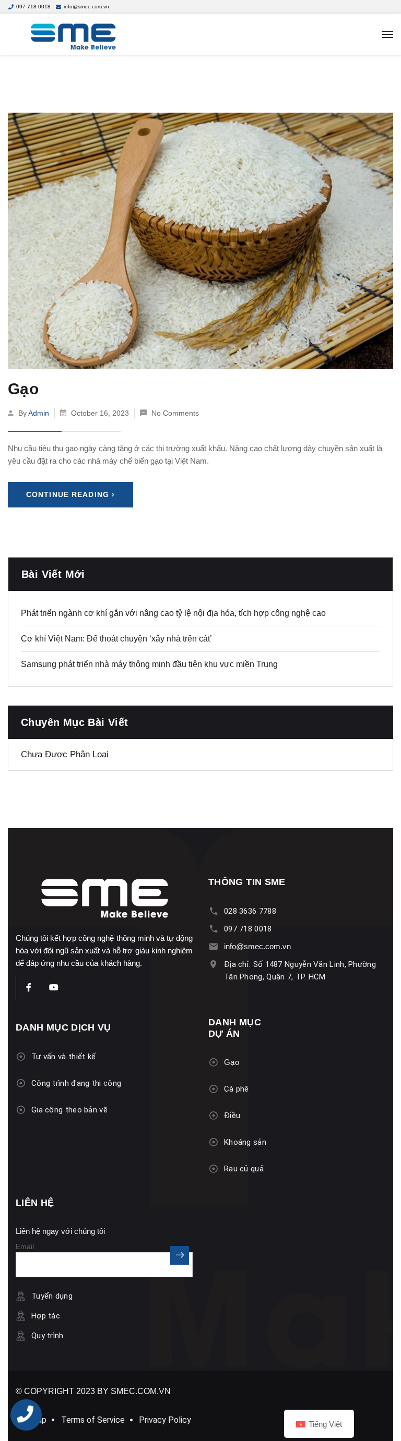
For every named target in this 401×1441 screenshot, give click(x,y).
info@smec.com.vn (86, 6)
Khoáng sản (245, 1142)
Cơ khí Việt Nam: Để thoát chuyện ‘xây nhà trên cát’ (116, 638)
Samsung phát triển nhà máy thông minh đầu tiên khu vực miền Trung (149, 664)
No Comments (175, 413)
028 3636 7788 (250, 911)
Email (25, 1247)
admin (38, 413)
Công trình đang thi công (76, 1083)
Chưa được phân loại (65, 754)
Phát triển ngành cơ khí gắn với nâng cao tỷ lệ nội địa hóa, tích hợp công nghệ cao (173, 613)
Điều (232, 1115)
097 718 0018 (33, 6)
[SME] (200, 34)
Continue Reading (67, 494)
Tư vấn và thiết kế (63, 1056)
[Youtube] (53, 987)
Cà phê (236, 1089)
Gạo (23, 388)
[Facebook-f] (28, 987)
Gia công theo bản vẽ (69, 1110)
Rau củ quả (244, 1168)
